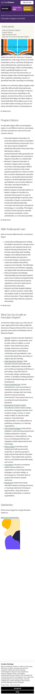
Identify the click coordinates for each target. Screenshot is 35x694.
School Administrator (12, 384)
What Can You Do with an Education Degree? (15, 37)
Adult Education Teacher (13, 361)
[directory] (17, 31)
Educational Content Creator (15, 405)
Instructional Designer (12, 428)
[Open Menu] (10, 2)
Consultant (8, 465)
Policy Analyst (9, 446)
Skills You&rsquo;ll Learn (9, 34)
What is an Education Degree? (11, 30)
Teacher (7, 338)
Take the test (27, 2)
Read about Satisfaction (10, 518)
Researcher (8, 483)
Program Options (7, 32)
